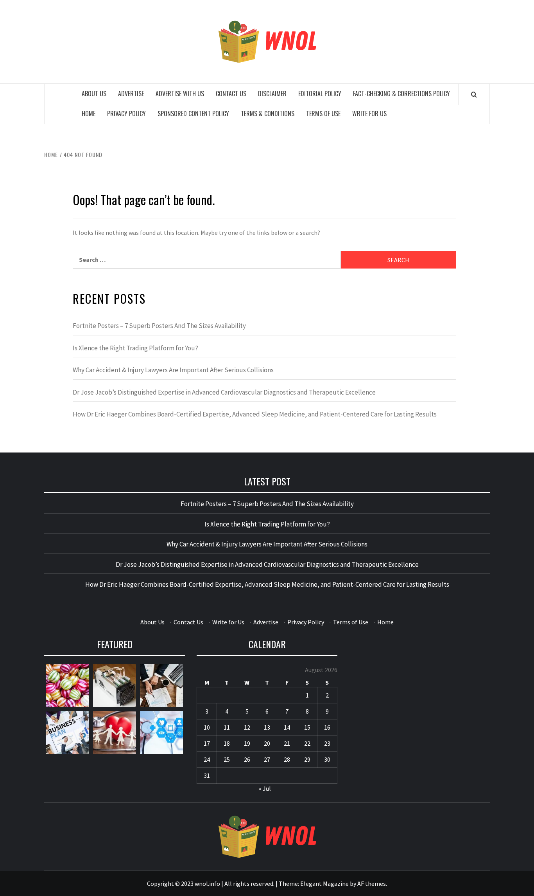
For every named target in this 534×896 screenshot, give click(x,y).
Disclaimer (272, 93)
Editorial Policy (319, 93)
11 (227, 727)
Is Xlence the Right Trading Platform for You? (135, 348)
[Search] (474, 94)
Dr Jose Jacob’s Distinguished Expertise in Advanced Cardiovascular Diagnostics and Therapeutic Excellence (224, 392)
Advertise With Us (180, 93)
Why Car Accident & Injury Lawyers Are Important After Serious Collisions (173, 370)
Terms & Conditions (267, 113)
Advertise (131, 93)
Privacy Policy (126, 113)
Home (88, 113)
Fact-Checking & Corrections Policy (401, 93)
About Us (94, 93)
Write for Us (369, 113)
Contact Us (231, 93)
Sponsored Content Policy (193, 113)
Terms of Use (323, 113)
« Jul (265, 788)
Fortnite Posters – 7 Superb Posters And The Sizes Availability (159, 325)
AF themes (371, 883)
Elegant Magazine (324, 883)
